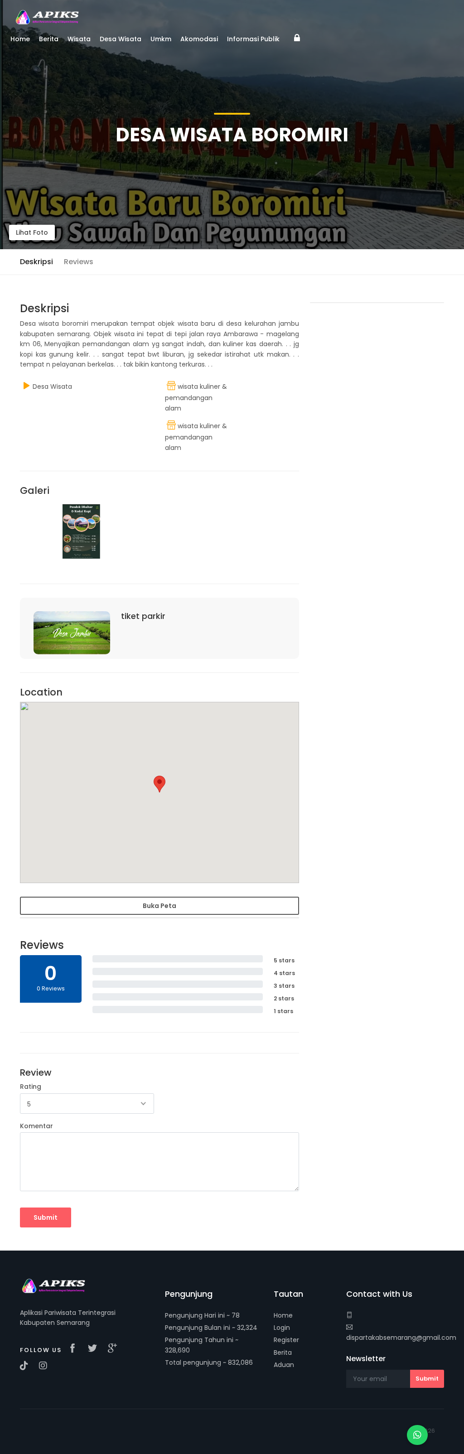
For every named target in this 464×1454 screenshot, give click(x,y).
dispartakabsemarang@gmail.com (401, 1337)
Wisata (79, 38)
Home (283, 1315)
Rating (30, 1086)
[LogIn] (297, 41)
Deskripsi (36, 261)
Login (282, 1327)
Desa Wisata (120, 38)
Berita (283, 1352)
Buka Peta (159, 905)
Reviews (78, 261)
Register (286, 1339)
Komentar (36, 1125)
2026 (427, 1430)
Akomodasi (199, 38)
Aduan (284, 1364)
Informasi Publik (253, 38)
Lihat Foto (32, 232)
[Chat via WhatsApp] (417, 1435)
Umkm (160, 38)
